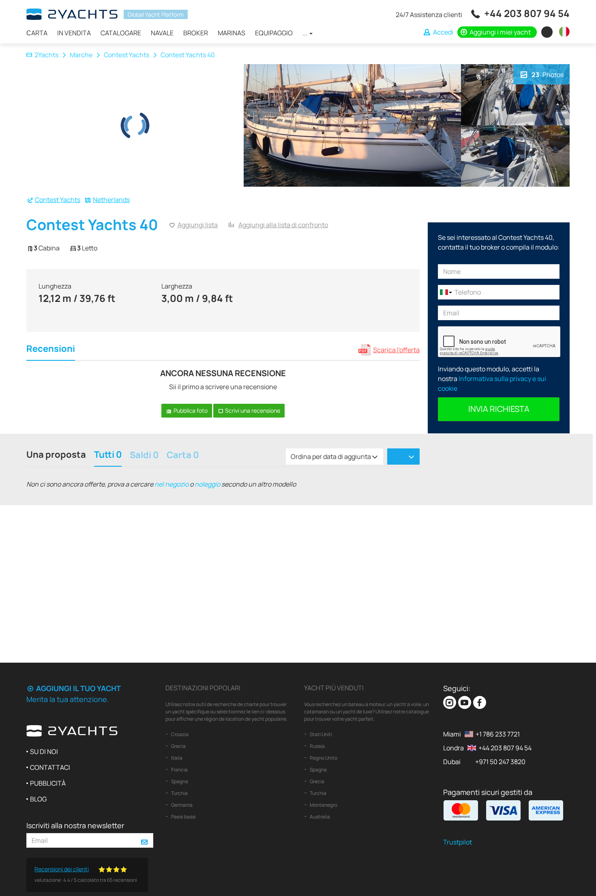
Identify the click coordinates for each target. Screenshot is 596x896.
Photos (548, 74)
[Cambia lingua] (562, 31)
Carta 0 (183, 455)
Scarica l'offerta (396, 349)
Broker (195, 32)
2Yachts (46, 54)
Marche (81, 54)
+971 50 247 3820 (500, 761)
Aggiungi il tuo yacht (77, 688)
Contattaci (50, 767)
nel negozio (171, 484)
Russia (317, 746)
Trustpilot (457, 842)
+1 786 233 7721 (498, 734)
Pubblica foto (190, 410)
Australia (319, 816)
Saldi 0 (144, 455)
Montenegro (323, 804)
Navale (162, 32)
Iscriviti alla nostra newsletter (75, 825)
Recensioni (50, 350)
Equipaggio (274, 32)
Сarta (36, 32)
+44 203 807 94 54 (527, 13)
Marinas (231, 32)
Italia (176, 757)
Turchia (179, 793)
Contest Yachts (126, 54)
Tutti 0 (108, 455)
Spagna (179, 781)
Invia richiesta (499, 408)
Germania (181, 804)
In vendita (74, 32)
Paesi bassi (183, 816)
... (305, 32)
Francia (179, 769)
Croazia (179, 734)
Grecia (178, 746)
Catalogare (121, 32)
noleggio (207, 484)
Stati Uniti (320, 734)
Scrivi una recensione (252, 410)
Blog (38, 799)
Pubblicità (48, 783)
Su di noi (44, 751)
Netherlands (111, 199)
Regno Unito (323, 757)
